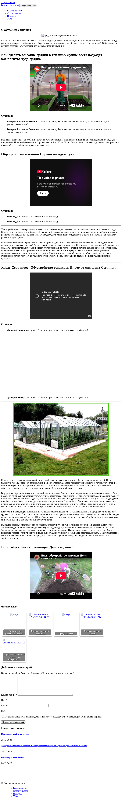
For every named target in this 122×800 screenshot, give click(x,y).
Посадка (11, 16)
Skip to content (8, 2)
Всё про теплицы (10, 5)
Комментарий (9, 695)
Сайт (3, 711)
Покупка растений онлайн (12, 757)
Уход (9, 18)
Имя (4, 700)
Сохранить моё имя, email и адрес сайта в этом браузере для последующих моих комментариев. (53, 716)
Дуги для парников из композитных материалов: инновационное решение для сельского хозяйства (44, 746)
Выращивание (14, 10)
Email (4, 705)
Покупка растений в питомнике (15, 734)
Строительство (14, 13)
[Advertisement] (61, 363)
